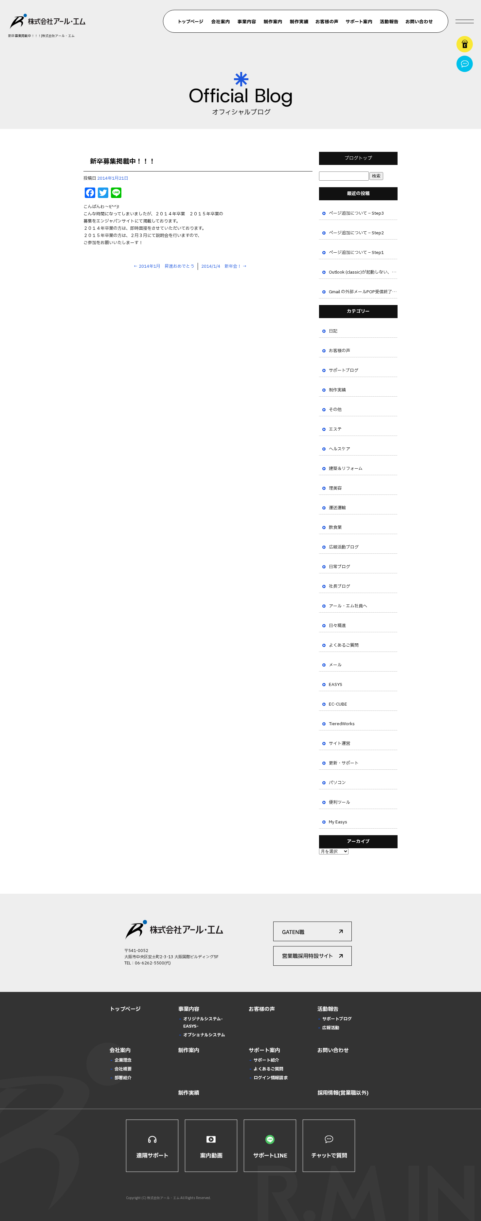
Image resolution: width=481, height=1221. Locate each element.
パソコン (337, 783)
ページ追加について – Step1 (356, 252)
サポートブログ (343, 370)
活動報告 (389, 21)
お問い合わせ (419, 21)
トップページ (191, 21)
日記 (333, 331)
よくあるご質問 (344, 645)
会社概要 (123, 1069)
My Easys (338, 822)
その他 (335, 409)
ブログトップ (358, 158)
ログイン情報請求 (271, 1078)
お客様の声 (327, 21)
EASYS (335, 684)
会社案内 (220, 21)
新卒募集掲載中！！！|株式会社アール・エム (41, 35)
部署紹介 (123, 1078)
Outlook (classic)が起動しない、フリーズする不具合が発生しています (363, 272)
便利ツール (339, 802)
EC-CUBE (338, 704)
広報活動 (330, 1028)
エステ (335, 429)
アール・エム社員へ (348, 606)
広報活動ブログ (344, 547)
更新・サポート (344, 763)
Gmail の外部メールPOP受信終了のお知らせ (363, 292)
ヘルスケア (339, 449)
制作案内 (273, 21)
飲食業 (335, 527)
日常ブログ (339, 567)
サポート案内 (359, 21)
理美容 (335, 488)
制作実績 (299, 21)
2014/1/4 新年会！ (224, 266)
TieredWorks (342, 724)
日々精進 (337, 625)
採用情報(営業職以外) (342, 1093)
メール (335, 665)
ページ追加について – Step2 (356, 233)
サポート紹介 (266, 1060)
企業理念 (123, 1060)
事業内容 (247, 21)
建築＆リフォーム (346, 468)
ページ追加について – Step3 (356, 213)
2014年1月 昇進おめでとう (164, 266)
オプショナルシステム (204, 1035)
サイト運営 (339, 743)
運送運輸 (337, 508)
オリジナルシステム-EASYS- (203, 1023)
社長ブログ (339, 586)
